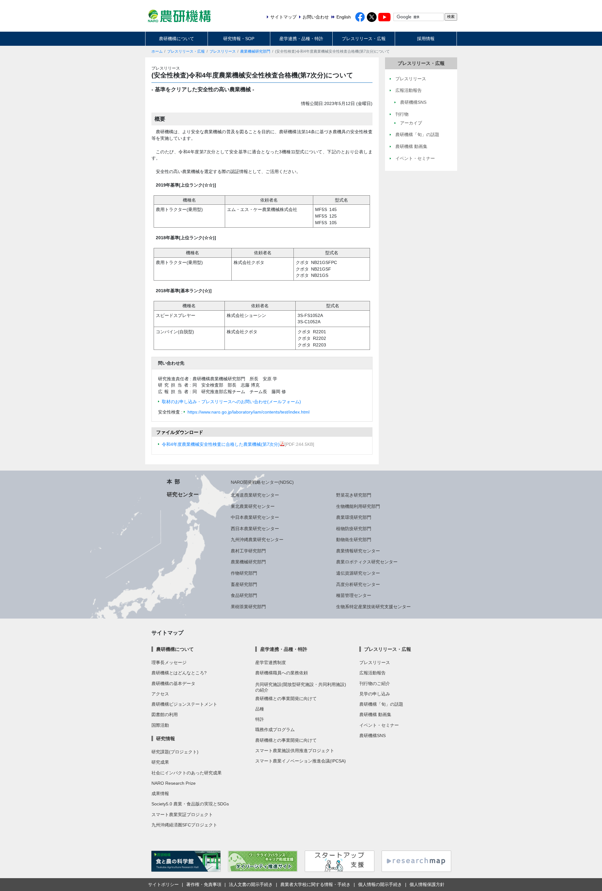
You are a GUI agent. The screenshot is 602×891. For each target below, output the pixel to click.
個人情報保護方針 (427, 884)
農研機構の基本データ (173, 683)
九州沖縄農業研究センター (257, 539)
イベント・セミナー (379, 725)
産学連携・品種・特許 (301, 38)
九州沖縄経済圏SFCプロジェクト (184, 824)
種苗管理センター (353, 595)
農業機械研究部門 (255, 51)
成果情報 (160, 793)
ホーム (157, 51)
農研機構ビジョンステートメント (184, 704)
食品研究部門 (244, 595)
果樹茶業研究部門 (248, 606)
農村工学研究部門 (248, 550)
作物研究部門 (244, 573)
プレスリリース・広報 (364, 38)
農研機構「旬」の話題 (381, 704)
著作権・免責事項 (203, 884)
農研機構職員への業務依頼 (281, 672)
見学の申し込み (374, 693)
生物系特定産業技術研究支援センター (373, 606)
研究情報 (165, 738)
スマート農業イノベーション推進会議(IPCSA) (300, 760)
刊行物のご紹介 (374, 683)
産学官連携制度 (270, 662)
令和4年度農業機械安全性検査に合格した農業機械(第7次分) (221, 444)
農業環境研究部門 (353, 517)
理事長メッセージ (169, 662)
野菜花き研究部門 (353, 495)
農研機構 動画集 (375, 714)
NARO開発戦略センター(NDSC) (262, 482)
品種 (259, 708)
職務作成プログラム (275, 729)
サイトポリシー (163, 884)
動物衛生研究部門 (353, 539)
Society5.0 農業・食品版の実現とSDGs (190, 803)
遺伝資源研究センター (358, 573)
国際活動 (160, 725)
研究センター (183, 494)
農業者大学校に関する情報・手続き (315, 884)
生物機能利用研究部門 (358, 506)
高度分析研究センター (358, 584)
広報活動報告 (372, 672)
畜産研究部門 (244, 584)
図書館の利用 (164, 714)
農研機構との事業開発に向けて (286, 698)
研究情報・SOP (238, 38)
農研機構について (176, 38)
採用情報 (426, 38)
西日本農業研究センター (255, 528)
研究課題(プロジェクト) (174, 751)
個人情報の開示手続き (380, 884)
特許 (259, 719)
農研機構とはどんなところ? (179, 672)
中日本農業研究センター (255, 517)
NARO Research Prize (173, 783)
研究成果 (160, 762)
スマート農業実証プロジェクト (182, 814)
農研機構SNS (372, 735)
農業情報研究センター (358, 550)
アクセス (160, 693)
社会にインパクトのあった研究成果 (186, 772)
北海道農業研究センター (255, 495)
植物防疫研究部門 (353, 528)
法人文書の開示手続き (251, 884)
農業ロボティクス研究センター (367, 561)
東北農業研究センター (253, 506)
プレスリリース (222, 51)
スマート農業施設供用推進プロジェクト (294, 750)
